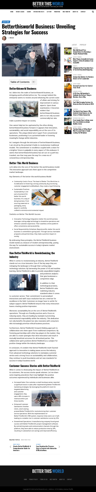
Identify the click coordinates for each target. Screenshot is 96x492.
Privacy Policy (33, 479)
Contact (83, 12)
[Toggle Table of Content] (32, 82)
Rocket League (20, 12)
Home (11, 12)
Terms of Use (44, 479)
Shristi (12, 38)
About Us (75, 12)
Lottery (49, 12)
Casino (29, 12)
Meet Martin (66, 12)
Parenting (57, 12)
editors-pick (26, 439)
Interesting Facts (38, 12)
